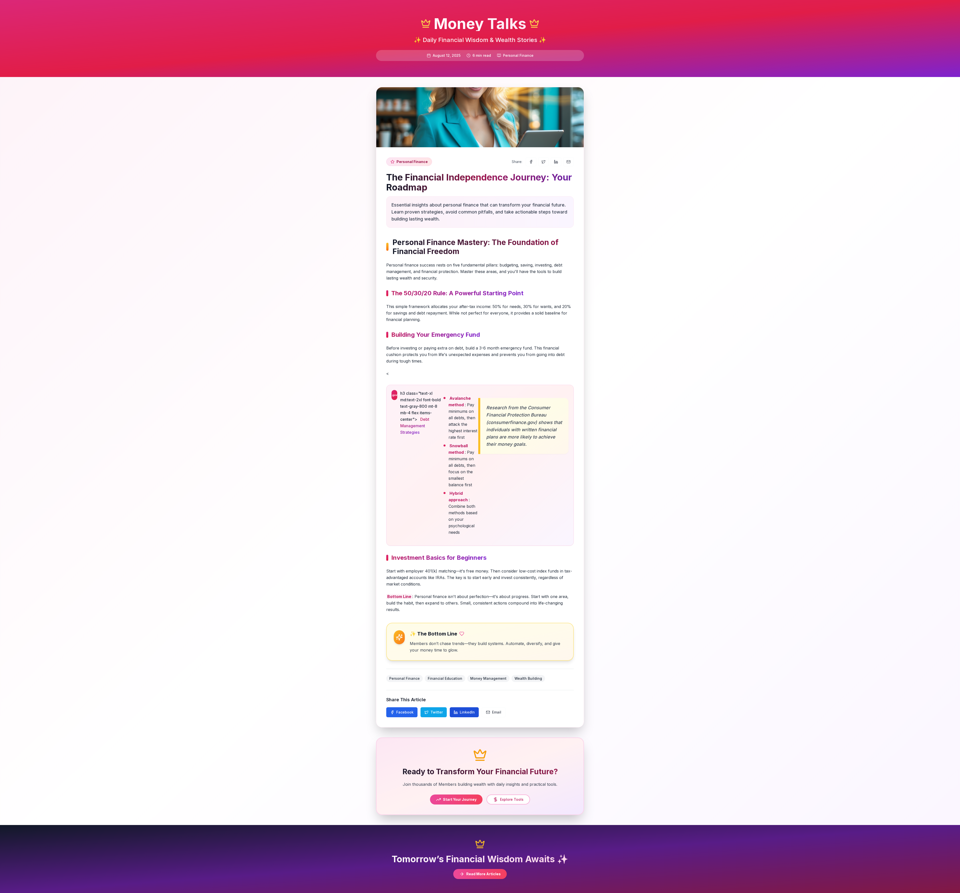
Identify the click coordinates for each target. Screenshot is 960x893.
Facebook (405, 712)
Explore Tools (512, 799)
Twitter (436, 712)
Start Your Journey (459, 799)
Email (496, 712)
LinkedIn (467, 712)
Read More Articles (483, 874)
